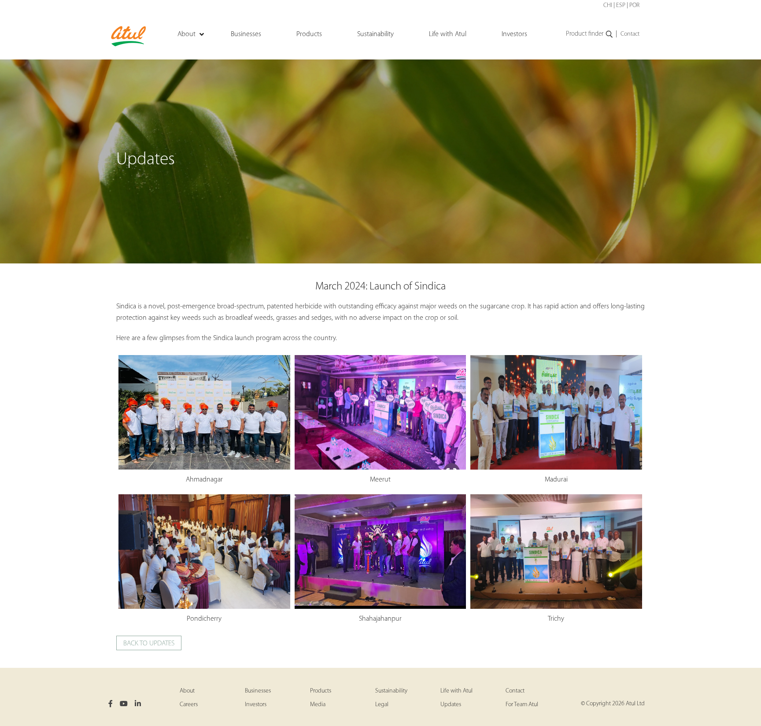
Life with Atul (456, 691)
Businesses (258, 691)
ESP (620, 5)
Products (320, 691)
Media (317, 704)
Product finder (584, 34)
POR (634, 5)
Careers (189, 704)
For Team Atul (522, 704)
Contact (630, 34)
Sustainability (391, 691)
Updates (450, 704)
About (187, 691)
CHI (607, 5)
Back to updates (148, 643)
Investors (255, 704)
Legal (381, 704)
